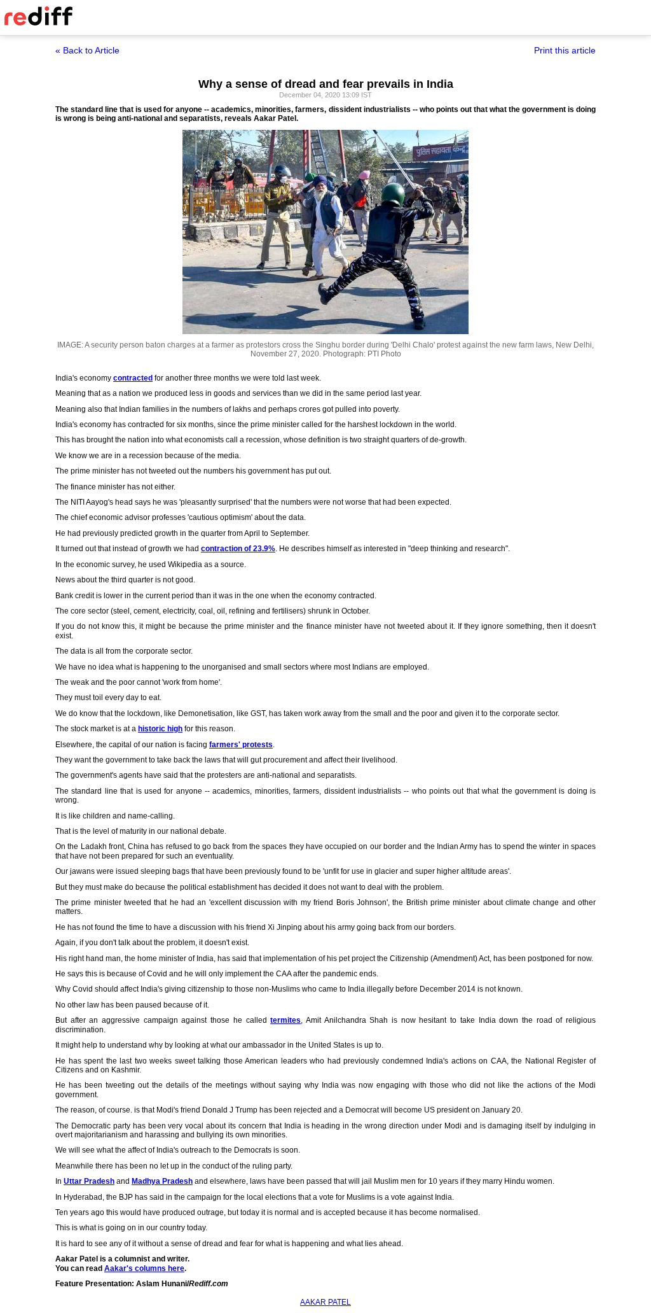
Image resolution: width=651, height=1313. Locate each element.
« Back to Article (87, 50)
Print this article (565, 50)
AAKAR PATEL (325, 1302)
